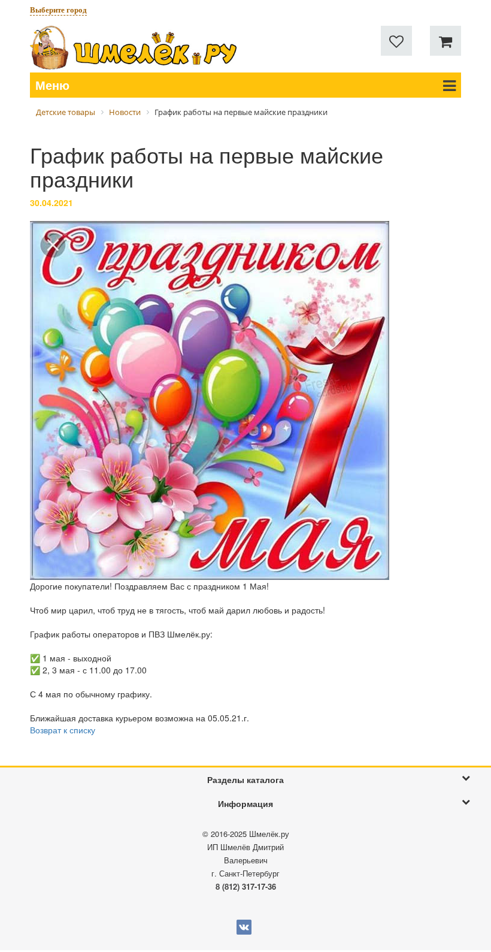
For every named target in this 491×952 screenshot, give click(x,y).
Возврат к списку (62, 730)
